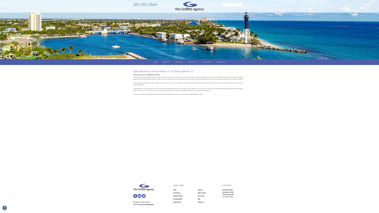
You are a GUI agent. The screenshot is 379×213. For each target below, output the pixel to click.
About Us (200, 189)
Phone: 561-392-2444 (228, 194)
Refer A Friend (202, 192)
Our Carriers (201, 196)
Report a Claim (177, 202)
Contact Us (201, 202)
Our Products (176, 192)
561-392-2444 (145, 4)
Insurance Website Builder (147, 204)
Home (174, 189)
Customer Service (178, 196)
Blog (199, 199)
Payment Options (177, 199)
